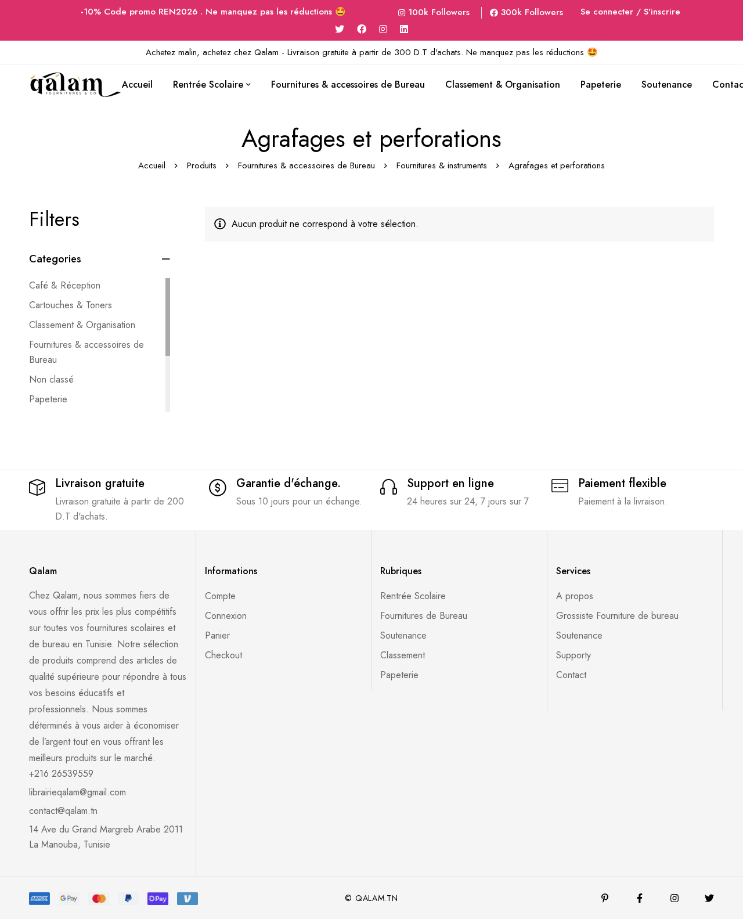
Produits (202, 165)
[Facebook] (362, 29)
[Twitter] (340, 29)
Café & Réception (64, 285)
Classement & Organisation (82, 324)
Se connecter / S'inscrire (630, 11)
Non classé (51, 379)
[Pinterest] (604, 898)
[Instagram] (383, 29)
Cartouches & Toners (70, 305)
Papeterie (48, 399)
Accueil (151, 165)
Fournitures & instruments (441, 165)
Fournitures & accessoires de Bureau (306, 165)
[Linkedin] (404, 29)
